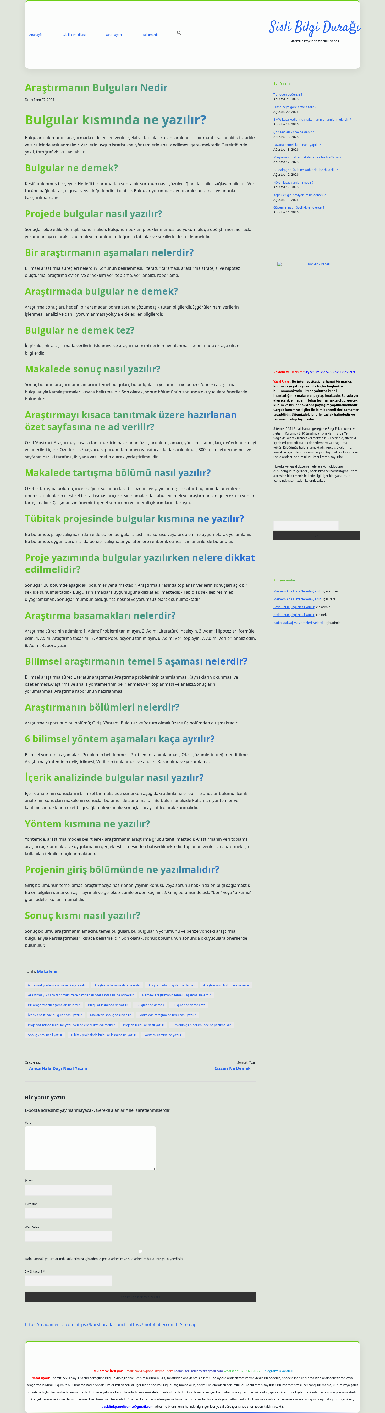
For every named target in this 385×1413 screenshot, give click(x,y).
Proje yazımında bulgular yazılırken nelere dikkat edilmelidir (71, 1025)
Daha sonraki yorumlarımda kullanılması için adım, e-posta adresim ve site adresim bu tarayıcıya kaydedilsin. (104, 1259)
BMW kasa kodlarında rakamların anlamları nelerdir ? (312, 119)
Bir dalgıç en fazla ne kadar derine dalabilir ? (305, 170)
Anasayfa (36, 34)
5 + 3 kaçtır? (35, 1271)
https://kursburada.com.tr (101, 1324)
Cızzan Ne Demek (232, 1068)
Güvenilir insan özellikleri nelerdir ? (298, 207)
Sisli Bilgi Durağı (315, 27)
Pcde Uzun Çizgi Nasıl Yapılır (294, 607)
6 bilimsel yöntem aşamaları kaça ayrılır (57, 985)
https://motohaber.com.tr (154, 1324)
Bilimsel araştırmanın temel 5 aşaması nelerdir (176, 995)
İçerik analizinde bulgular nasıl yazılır (55, 1015)
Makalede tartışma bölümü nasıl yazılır (167, 1015)
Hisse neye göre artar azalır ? (294, 107)
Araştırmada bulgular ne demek (171, 985)
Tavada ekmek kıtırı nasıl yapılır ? (297, 144)
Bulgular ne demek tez (188, 1005)
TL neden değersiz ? (287, 94)
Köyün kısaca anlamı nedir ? (293, 182)
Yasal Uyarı (114, 34)
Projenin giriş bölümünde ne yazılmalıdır (202, 1025)
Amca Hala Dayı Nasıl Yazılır (58, 1068)
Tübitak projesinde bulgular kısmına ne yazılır (103, 1035)
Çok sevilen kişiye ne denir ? (293, 132)
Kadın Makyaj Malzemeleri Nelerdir (299, 622)
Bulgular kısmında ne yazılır (108, 1005)
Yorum (29, 1122)
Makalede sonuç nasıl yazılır (110, 1015)
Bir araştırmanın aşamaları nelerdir (54, 1005)
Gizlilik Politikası (74, 34)
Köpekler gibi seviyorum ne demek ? (299, 195)
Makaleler (47, 971)
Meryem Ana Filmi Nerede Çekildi (297, 591)
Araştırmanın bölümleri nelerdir (226, 985)
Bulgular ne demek (150, 1005)
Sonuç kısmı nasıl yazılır (45, 1035)
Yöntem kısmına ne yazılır (163, 1035)
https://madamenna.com (49, 1324)
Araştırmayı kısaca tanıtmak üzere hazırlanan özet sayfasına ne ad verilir (81, 995)
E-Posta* (31, 1204)
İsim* (29, 1181)
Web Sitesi (32, 1227)
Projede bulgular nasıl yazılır (143, 1025)
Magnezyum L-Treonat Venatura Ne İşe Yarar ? (307, 157)
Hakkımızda (150, 34)
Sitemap (188, 1324)
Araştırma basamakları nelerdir (117, 985)
